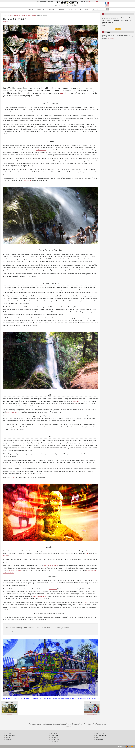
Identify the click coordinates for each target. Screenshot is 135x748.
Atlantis (5, 556)
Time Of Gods (50, 9)
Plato (87, 553)
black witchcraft (41, 150)
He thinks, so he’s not (15, 570)
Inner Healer (53, 589)
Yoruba (12, 477)
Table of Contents (84, 9)
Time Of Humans (61, 9)
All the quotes (99, 739)
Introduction (30, 9)
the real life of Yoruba (51, 566)
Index (97, 737)
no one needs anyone (39, 596)
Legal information (10, 735)
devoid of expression (12, 412)
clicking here (110, 38)
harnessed (76, 401)
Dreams (85, 602)
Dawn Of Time (40, 9)
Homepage (8, 733)
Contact (8, 737)
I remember (27, 180)
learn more (91, 1)
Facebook (8, 739)
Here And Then (72, 9)
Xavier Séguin (6, 21)
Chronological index (101, 735)
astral (62, 93)
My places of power (14, 22)
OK (97, 1)
